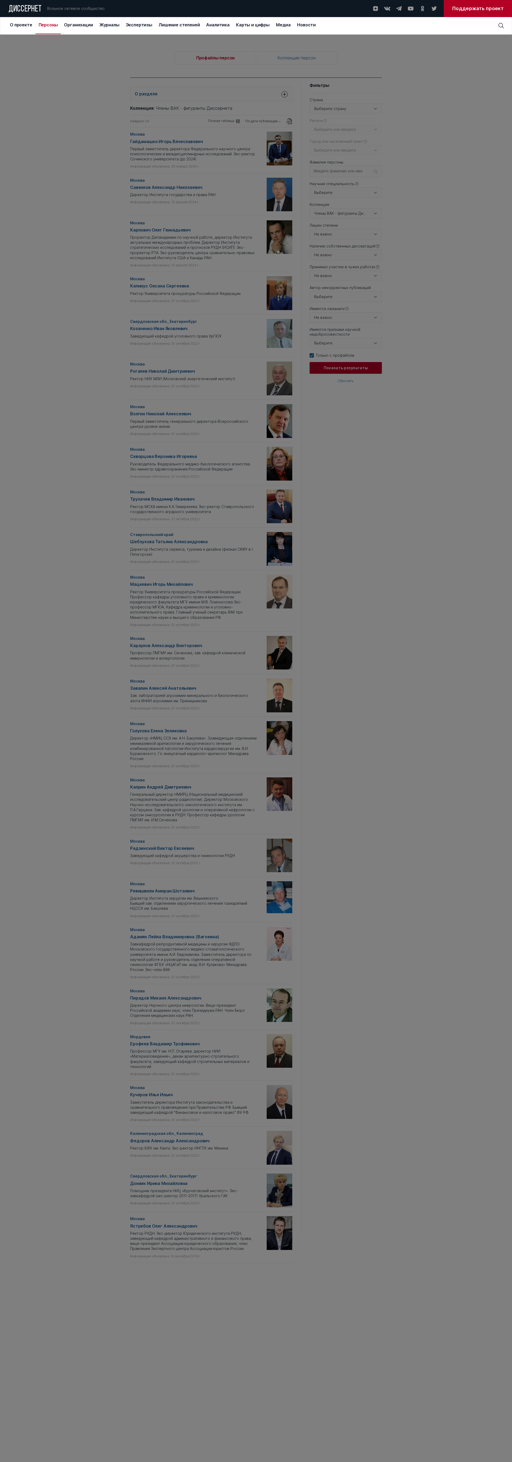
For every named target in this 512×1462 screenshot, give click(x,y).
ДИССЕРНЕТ (25, 9)
